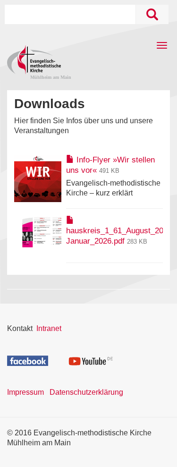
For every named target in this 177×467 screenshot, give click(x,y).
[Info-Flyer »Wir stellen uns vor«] (37, 178)
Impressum (25, 392)
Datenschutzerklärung (86, 392)
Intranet (48, 328)
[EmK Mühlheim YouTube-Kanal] (91, 360)
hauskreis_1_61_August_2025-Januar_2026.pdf (120, 236)
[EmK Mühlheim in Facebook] (27, 360)
